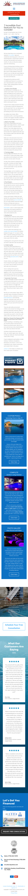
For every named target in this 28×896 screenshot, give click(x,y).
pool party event (14, 256)
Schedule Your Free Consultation (14, 626)
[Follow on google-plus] (16, 876)
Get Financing (13, 18)
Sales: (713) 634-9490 (11, 856)
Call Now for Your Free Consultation (14, 13)
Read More (14, 611)
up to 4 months (17, 200)
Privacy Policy (14, 893)
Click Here (14, 462)
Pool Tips (17, 34)
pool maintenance (8, 297)
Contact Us (6, 348)
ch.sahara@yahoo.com (11, 864)
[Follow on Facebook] (12, 876)
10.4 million (11, 55)
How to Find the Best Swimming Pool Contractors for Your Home (14, 593)
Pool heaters (7, 207)
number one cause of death (10, 231)
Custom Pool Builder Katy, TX (10, 886)
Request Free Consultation (14, 831)
